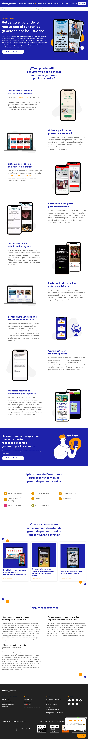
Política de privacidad (63, 721)
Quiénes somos (6, 699)
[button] (67, 3)
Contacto (56, 3)
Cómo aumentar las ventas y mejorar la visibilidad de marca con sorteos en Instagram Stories (43, 572)
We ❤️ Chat (27, 704)
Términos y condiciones (46, 721)
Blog (62, 3)
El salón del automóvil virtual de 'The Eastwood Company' (72, 572)
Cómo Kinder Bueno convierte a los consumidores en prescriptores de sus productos (14, 572)
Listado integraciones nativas (32, 707)
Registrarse (82, 3)
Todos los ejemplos (51, 704)
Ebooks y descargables (52, 709)
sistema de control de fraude (19, 175)
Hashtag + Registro (8, 639)
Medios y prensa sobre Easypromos (8, 705)
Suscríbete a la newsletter (53, 699)
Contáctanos (27, 702)
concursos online (21, 97)
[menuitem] (22, 3)
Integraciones (41, 3)
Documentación (28, 699)
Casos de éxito (50, 702)
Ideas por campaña (51, 707)
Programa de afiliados (8, 702)
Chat (82, 735)
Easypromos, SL (20, 721)
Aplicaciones (22, 3)
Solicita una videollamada (13, 52)
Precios (50, 3)
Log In (73, 3)
